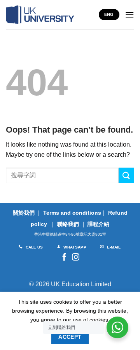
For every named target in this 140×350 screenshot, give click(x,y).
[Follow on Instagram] (75, 258)
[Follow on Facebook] (64, 258)
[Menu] (129, 14)
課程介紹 (98, 224)
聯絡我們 (68, 224)
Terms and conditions (72, 213)
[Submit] (126, 175)
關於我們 (24, 213)
